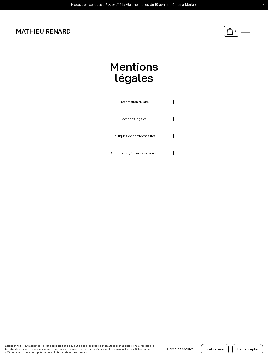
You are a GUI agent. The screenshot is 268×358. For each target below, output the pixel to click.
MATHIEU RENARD (43, 31)
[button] (263, 4)
